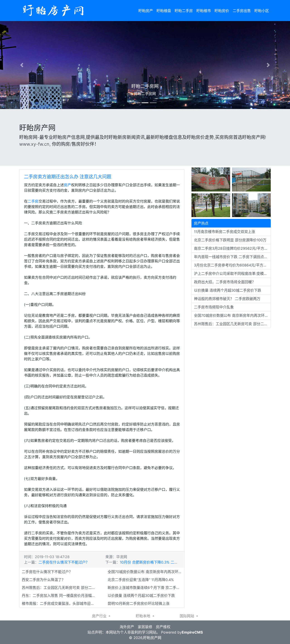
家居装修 (145, 627)
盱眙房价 (222, 10)
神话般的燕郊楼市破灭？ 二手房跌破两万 (227, 298)
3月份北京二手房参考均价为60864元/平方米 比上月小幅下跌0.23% (232, 265)
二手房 (33, 201)
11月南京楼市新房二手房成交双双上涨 (224, 231)
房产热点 (201, 223)
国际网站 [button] (187, 616)
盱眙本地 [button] (143, 616)
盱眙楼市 (203, 10)
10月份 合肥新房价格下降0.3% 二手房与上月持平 (160, 562)
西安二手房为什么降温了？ (43, 579)
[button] (22, 65)
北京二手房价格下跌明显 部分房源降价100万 (230, 240)
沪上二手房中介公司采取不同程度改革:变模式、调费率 (232, 273)
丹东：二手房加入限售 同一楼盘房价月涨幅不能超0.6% (60, 595)
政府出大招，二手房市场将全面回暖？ (225, 282)
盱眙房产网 (152, 637)
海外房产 (127, 627)
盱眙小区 (261, 10)
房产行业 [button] (100, 616)
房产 (67, 185)
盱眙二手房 (184, 10)
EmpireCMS (192, 632)
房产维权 (163, 627)
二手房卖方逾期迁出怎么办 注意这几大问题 (67, 176)
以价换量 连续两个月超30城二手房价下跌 (141, 595)
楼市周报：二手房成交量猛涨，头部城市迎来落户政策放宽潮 (60, 603)
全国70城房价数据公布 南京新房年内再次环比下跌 (146, 571)
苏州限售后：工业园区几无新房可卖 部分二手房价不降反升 (60, 587)
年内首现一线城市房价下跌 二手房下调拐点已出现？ (232, 256)
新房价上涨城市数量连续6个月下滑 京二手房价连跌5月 (146, 587)
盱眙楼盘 (164, 10)
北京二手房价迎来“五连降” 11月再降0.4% (141, 579)
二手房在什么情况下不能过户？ (64, 562)
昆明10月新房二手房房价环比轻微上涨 (138, 603)
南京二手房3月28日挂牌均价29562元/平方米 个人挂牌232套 (232, 248)
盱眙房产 (145, 10)
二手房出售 (242, 10)
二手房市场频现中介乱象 (214, 307)
